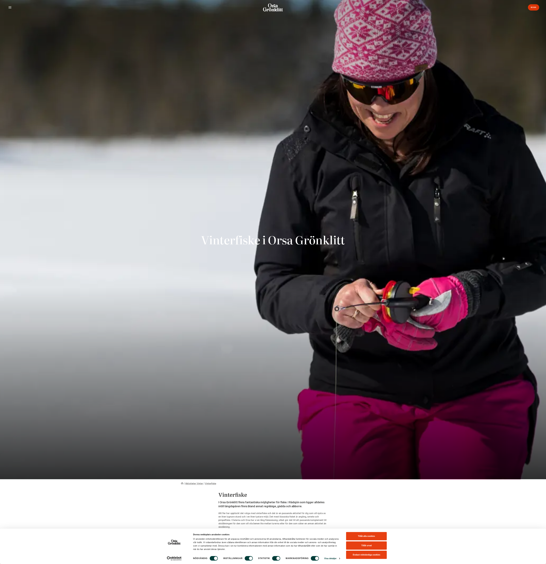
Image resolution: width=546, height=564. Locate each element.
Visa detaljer (330, 558)
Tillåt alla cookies (366, 536)
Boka (533, 7)
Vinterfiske (210, 483)
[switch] (249, 558)
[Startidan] (182, 483)
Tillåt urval (366, 545)
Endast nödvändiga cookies (366, 554)
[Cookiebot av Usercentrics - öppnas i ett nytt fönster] (174, 558)
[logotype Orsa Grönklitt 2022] (273, 7)
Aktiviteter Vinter (194, 483)
